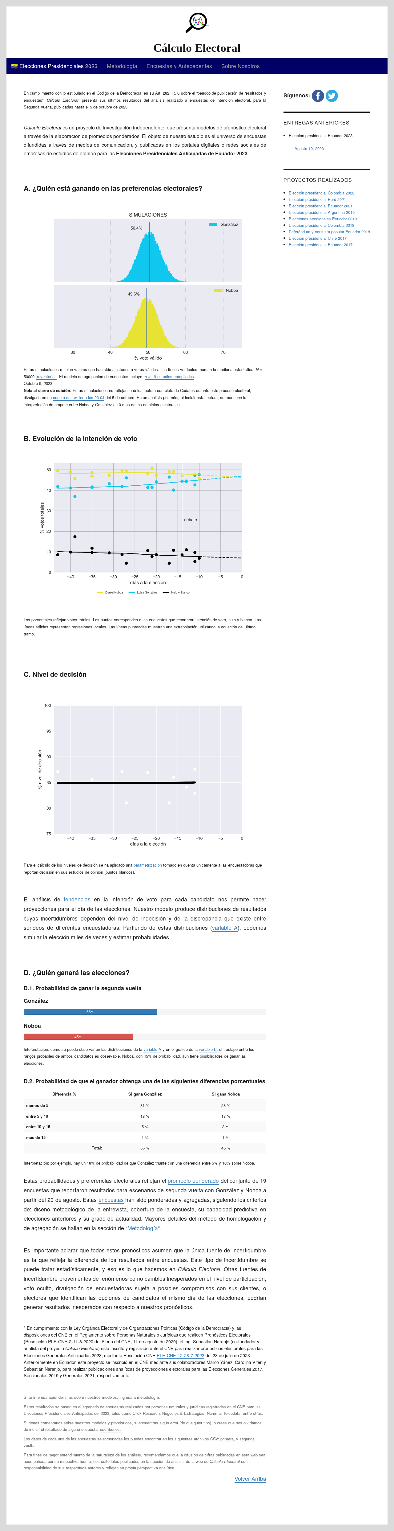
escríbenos (110, 1429)
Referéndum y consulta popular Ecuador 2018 (329, 232)
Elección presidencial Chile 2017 (318, 238)
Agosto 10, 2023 (309, 148)
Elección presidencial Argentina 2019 (322, 212)
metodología (148, 1397)
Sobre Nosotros (240, 66)
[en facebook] (318, 95)
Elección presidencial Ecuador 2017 (320, 244)
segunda (247, 1439)
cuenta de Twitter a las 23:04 (78, 397)
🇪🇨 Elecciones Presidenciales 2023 (54, 66)
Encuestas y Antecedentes (179, 66)
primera (227, 1439)
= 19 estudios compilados (169, 376)
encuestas (111, 1199)
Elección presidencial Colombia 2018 (321, 225)
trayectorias (46, 376)
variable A (225, 927)
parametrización (148, 865)
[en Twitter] (332, 95)
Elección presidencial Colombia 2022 (321, 193)
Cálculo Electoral (197, 47)
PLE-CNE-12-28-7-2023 (180, 1355)
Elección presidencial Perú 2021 (317, 199)
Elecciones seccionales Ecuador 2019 (323, 219)
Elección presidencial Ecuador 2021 (320, 206)
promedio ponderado (193, 1180)
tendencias (77, 899)
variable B (208, 1049)
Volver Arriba (250, 1478)
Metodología (122, 66)
